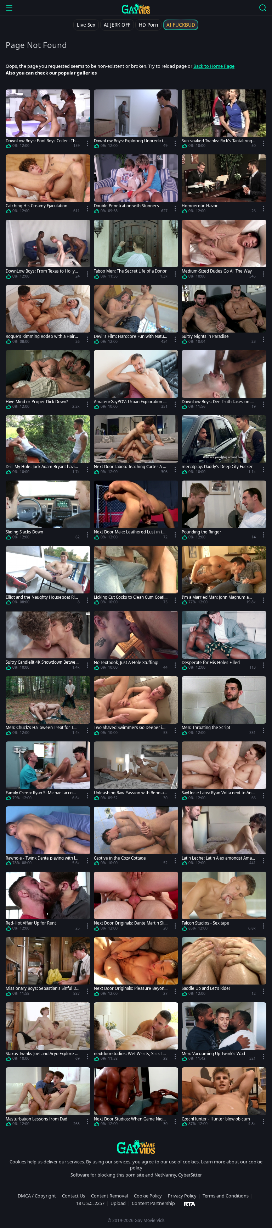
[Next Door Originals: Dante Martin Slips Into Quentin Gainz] (136, 902)
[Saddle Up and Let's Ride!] (224, 968)
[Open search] (262, 7)
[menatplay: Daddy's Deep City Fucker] (224, 446)
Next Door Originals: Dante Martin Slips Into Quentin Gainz (130, 923)
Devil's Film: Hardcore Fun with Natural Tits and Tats (130, 336)
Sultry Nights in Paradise (205, 336)
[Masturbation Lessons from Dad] (48, 1098)
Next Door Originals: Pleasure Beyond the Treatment (130, 988)
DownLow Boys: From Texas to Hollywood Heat (42, 271)
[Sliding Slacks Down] (48, 511)
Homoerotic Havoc (200, 205)
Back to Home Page (213, 66)
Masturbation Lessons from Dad (36, 1119)
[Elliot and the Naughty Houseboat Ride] (48, 577)
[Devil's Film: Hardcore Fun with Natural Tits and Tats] (136, 316)
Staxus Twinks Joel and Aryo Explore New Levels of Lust (42, 1053)
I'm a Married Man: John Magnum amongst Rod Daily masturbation (218, 597)
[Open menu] (9, 7)
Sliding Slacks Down (24, 532)
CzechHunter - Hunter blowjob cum (216, 1119)
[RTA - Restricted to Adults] (189, 1203)
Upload (118, 1203)
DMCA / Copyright (37, 1196)
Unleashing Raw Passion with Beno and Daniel (130, 792)
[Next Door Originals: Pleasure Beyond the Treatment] (136, 968)
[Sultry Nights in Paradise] (224, 316)
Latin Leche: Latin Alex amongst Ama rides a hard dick (218, 858)
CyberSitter (190, 1175)
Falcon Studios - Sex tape (205, 923)
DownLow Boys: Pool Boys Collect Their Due (42, 140)
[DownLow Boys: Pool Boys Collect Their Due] (48, 120)
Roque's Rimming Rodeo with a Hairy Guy (41, 336)
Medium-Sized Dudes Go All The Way (217, 271)
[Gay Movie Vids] (136, 8)
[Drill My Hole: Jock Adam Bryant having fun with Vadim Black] (48, 446)
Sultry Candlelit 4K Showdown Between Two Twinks (42, 662)
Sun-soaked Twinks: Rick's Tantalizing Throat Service (218, 140)
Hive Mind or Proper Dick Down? (37, 401)
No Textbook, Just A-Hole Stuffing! (126, 662)
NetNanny (165, 1175)
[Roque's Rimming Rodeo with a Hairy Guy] (48, 316)
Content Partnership (153, 1203)
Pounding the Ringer (201, 532)
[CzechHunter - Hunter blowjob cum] (224, 1098)
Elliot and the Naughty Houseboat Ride (41, 597)
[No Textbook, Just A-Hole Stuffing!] (136, 642)
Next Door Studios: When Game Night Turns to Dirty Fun (130, 1119)
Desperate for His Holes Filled (211, 662)
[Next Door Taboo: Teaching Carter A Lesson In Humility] (136, 446)
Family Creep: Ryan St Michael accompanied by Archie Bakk (42, 792)
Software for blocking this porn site (107, 1175)
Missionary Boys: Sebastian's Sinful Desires (42, 988)
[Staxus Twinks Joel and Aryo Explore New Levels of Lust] (48, 1033)
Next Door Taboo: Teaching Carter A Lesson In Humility (131, 466)
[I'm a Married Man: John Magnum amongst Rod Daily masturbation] (224, 577)
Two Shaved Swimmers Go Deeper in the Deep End (130, 727)
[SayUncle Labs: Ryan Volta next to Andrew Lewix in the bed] (224, 772)
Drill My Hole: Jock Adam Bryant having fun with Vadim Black (41, 466)
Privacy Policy (182, 1196)
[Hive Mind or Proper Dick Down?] (48, 381)
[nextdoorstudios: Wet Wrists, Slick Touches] (136, 1033)
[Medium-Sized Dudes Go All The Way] (224, 250)
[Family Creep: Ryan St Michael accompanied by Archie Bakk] (48, 772)
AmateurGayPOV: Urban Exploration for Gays (130, 401)
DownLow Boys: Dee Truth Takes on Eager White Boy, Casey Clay (218, 401)
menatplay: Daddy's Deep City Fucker (217, 466)
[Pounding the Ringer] (224, 511)
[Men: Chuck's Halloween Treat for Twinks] (48, 707)
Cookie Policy (148, 1196)
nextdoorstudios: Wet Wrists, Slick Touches (131, 1053)
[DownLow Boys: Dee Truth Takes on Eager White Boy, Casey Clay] (224, 381)
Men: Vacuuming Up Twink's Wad (213, 1053)
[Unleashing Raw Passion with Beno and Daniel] (136, 772)
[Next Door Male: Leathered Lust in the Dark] (136, 511)
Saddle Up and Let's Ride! (206, 988)
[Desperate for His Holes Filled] (224, 642)
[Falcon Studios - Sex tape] (224, 902)
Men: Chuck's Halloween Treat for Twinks (42, 727)
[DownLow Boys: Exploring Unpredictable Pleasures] (136, 120)
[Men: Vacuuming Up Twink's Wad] (224, 1033)
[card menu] (87, 143)
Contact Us (73, 1196)
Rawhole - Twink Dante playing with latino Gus (42, 858)
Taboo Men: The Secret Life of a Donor (130, 271)
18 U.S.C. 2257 (90, 1203)
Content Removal (109, 1196)
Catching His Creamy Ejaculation (36, 205)
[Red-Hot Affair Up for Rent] (48, 902)
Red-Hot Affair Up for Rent (31, 923)
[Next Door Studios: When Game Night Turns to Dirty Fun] (136, 1098)
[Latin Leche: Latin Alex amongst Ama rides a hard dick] (224, 837)
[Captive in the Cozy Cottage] (136, 837)
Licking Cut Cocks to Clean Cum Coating (130, 597)
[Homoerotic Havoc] (224, 185)
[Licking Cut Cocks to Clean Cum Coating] (136, 577)
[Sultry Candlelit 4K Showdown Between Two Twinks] (48, 642)
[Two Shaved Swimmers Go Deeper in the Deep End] (136, 707)
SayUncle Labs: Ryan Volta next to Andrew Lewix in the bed (218, 792)
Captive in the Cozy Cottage (120, 858)
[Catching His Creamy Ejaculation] (48, 185)
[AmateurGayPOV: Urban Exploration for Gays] (136, 381)
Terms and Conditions (226, 1196)
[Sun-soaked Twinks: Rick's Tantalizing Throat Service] (224, 120)
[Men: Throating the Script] (224, 707)
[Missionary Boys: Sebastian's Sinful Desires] (48, 968)
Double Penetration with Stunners (126, 205)
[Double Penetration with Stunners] (136, 185)
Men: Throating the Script (206, 727)
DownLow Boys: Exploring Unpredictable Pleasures (129, 140)
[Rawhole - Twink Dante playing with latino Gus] (48, 837)
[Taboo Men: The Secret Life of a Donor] (136, 250)
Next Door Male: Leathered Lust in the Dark (130, 532)
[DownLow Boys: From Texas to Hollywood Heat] (48, 250)
